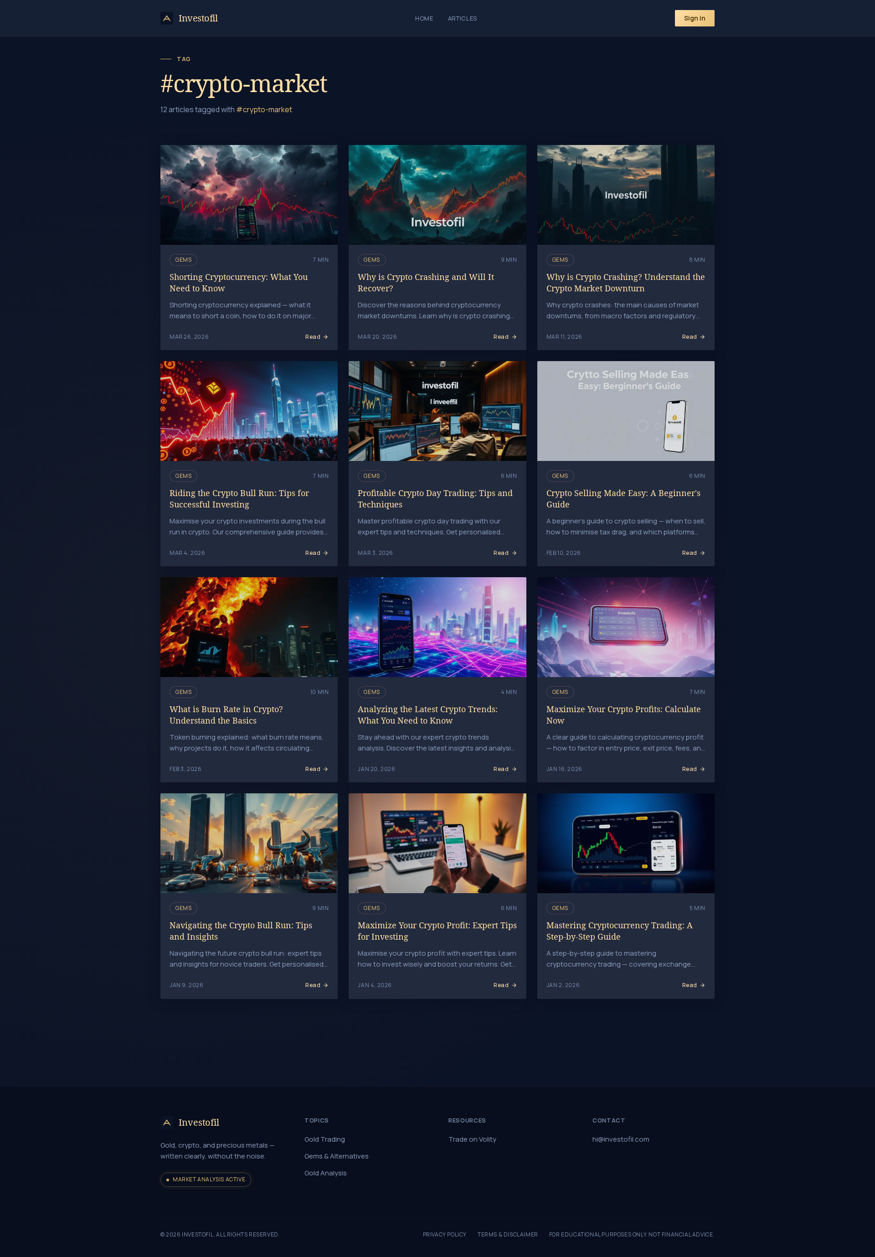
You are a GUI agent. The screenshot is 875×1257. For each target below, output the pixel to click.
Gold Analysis (325, 1173)
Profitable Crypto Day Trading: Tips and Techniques (435, 498)
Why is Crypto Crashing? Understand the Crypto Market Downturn (625, 282)
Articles (462, 18)
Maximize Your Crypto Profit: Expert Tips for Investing (437, 931)
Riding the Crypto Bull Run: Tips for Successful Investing (239, 498)
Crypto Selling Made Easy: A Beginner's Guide (623, 498)
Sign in (694, 18)
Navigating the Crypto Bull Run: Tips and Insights (241, 931)
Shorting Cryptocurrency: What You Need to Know (239, 282)
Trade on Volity (472, 1139)
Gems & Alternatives (336, 1156)
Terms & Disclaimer (508, 1234)
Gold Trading (324, 1139)
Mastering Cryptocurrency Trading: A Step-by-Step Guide (619, 931)
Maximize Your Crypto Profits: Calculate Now (623, 715)
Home (424, 18)
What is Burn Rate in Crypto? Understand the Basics (226, 715)
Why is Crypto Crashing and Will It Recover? (426, 282)
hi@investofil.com (620, 1139)
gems (183, 260)
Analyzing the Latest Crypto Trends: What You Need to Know (428, 715)
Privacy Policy (445, 1234)
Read (312, 337)
